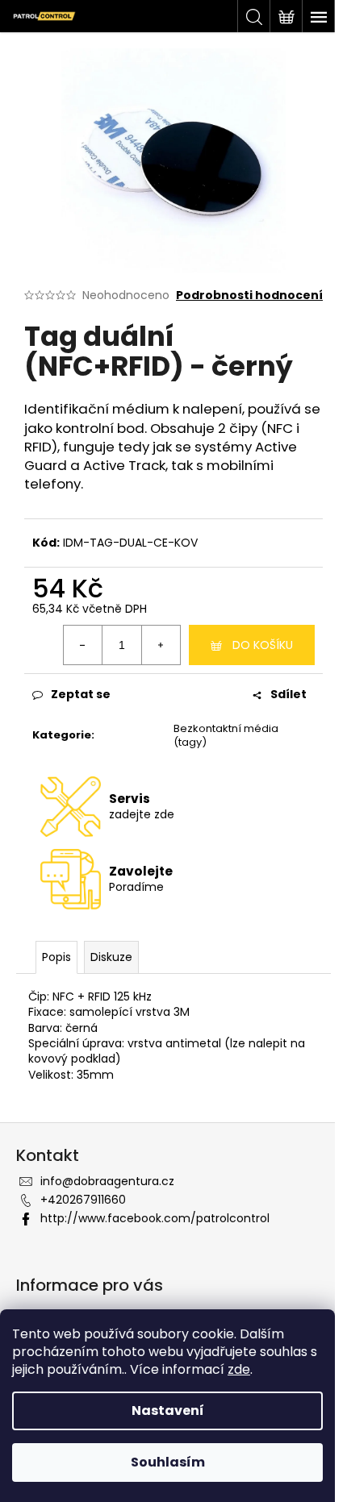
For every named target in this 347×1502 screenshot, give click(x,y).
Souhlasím (168, 1462)
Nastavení (168, 1410)
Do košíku (262, 645)
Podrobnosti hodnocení (249, 295)
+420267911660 (83, 1200)
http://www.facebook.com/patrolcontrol (155, 1218)
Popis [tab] (56, 957)
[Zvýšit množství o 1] (160, 645)
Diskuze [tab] (111, 957)
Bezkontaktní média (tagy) (226, 735)
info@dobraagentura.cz (107, 1181)
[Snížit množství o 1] (83, 645)
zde (239, 1369)
